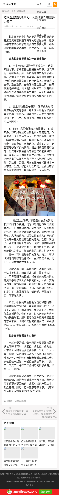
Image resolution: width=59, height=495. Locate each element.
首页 (39, 4)
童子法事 (41, 35)
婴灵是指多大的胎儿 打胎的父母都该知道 (12, 445)
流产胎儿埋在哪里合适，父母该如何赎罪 (46, 445)
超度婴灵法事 (20, 401)
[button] (49, 4)
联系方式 (41, 59)
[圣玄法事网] (9, 4)
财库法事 (41, 27)
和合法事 (41, 43)
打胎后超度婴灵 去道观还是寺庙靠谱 (29, 445)
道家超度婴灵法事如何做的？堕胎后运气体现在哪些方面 (44, 412)
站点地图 (29, 485)
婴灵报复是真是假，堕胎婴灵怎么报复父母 (17, 411)
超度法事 (41, 12)
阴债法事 (41, 19)
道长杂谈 (41, 51)
